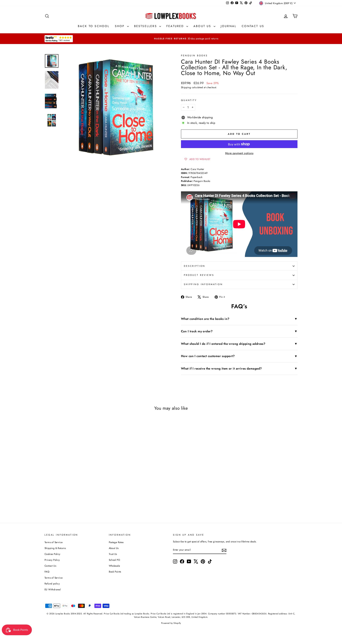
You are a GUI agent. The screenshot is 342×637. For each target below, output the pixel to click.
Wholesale (114, 566)
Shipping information (203, 284)
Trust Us (113, 554)
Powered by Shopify (171, 623)
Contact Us (253, 26)
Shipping (186, 87)
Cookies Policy (52, 554)
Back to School (94, 26)
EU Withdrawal (53, 589)
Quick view (75, 475)
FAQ (47, 571)
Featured (175, 26)
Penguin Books (194, 55)
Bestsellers (146, 26)
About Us (203, 26)
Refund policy (52, 583)
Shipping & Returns (55, 548)
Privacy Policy (52, 560)
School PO (114, 560)
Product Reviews (199, 275)
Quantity (189, 100)
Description (194, 266)
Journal (228, 26)
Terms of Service (54, 542)
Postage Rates (116, 542)
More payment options (239, 153)
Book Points (115, 571)
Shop (120, 26)
